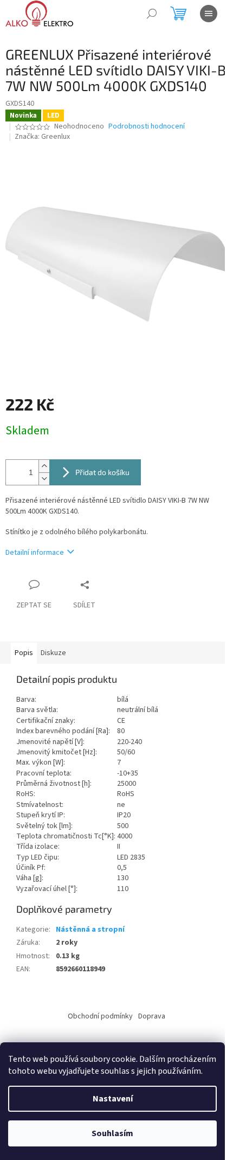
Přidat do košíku (102, 472)
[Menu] (208, 13)
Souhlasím (112, 1133)
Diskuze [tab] (53, 653)
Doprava (151, 1016)
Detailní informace (34, 552)
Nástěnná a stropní (90, 929)
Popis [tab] (24, 653)
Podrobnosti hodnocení (146, 126)
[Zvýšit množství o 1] (43, 466)
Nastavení (113, 1099)
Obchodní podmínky (100, 1016)
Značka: (42, 136)
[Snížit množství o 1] (43, 478)
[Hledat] (152, 13)
